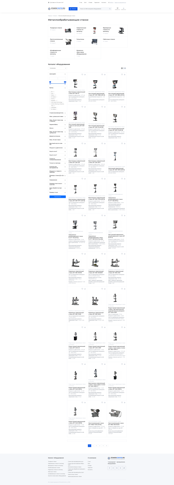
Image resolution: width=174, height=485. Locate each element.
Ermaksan (54, 97)
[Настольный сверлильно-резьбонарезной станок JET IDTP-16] (115, 223)
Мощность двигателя (55, 147)
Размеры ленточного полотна (55, 184)
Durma (53, 98)
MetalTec (54, 100)
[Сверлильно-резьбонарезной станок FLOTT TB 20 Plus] (75, 223)
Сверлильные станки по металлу (81, 29)
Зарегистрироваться (120, 2)
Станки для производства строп (76, 472)
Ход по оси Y (53, 155)
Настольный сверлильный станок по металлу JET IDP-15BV (77, 126)
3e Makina (54, 109)
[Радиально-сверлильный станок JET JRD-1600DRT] (95, 261)
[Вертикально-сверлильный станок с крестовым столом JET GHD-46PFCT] (95, 372)
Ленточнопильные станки (56, 40)
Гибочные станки (109, 39)
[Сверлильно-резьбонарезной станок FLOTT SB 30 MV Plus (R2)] (95, 224)
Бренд (51, 87)
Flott (53, 93)
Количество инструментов (53, 167)
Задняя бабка (53, 124)
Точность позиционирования (55, 159)
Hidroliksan (54, 107)
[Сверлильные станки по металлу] (94, 30)
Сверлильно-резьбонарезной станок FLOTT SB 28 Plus (115, 199)
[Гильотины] (94, 41)
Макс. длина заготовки (56, 116)
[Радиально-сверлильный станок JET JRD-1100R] (75, 299)
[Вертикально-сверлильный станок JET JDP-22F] (75, 151)
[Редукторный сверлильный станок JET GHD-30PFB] (75, 410)
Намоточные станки (73, 474)
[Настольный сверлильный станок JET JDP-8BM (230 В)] (115, 83)
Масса (51, 128)
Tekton (53, 95)
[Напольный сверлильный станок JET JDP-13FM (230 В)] (115, 155)
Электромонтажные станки (74, 467)
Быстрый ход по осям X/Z (55, 144)
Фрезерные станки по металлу (107, 29)
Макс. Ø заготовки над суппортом (56, 132)
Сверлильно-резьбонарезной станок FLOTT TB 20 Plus (76, 236)
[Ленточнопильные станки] (68, 41)
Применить (57, 196)
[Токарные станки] (68, 30)
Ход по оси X (53, 151)
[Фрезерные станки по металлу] (121, 30)
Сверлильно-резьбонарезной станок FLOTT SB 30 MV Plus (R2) (95, 237)
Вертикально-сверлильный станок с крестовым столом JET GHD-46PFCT (96, 385)
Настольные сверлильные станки (77, 90)
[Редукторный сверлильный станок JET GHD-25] (75, 335)
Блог (85, 2)
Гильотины (80, 39)
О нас (80, 2)
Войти (111, 2)
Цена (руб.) (52, 74)
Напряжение (53, 180)
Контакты (103, 2)
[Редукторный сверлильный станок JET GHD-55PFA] (75, 374)
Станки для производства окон (75, 461)
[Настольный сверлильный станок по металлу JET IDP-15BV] (75, 114)
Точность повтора (54, 163)
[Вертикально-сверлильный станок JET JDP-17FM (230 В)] (95, 187)
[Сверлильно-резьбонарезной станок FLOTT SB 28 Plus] (115, 186)
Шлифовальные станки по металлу (55, 52)
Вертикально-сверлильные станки (77, 159)
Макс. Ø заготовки (54, 139)
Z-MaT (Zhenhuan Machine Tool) (57, 104)
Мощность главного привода (55, 171)
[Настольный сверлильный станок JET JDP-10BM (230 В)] (95, 83)
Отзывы (90, 2)
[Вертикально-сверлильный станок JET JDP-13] (75, 82)
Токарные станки (56, 28)
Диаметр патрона (54, 136)
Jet (52, 91)
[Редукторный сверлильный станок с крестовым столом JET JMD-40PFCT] (115, 335)
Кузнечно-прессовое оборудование (81, 52)
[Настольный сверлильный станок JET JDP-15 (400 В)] (95, 115)
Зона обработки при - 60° (55, 188)
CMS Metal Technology (57, 102)
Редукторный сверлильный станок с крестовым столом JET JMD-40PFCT (116, 348)
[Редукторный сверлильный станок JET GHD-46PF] (95, 335)
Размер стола (53, 192)
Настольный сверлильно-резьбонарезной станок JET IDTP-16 (116, 236)
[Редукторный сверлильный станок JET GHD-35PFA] (115, 374)
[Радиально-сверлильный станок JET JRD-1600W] (75, 261)
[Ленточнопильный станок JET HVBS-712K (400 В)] (95, 411)
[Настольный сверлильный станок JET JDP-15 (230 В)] (115, 116)
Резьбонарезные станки (54, 467)
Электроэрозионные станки (75, 476)
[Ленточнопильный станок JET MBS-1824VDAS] (115, 411)
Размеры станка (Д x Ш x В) (56, 176)
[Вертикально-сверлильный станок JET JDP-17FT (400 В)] (75, 188)
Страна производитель (56, 113)
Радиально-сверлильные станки (76, 269)
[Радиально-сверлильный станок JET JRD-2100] (115, 261)
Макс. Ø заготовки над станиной (56, 120)
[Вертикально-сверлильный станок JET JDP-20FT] (95, 151)
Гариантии (96, 2)
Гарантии (90, 467)
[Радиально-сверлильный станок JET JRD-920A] (95, 299)
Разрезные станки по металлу (55, 469)
